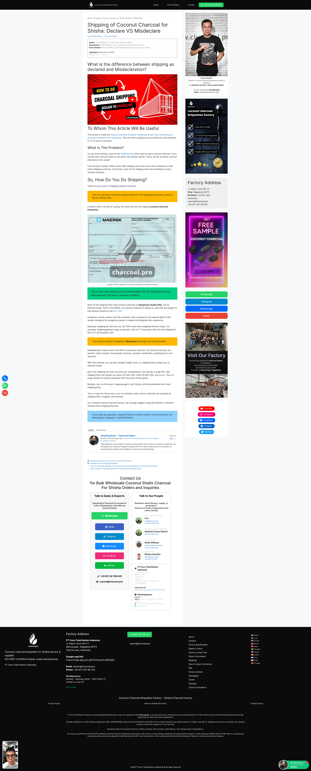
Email (109, 526)
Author (91, 430)
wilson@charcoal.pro (152, 557)
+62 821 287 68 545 (200, 90)
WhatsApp (206, 294)
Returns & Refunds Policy (155, 703)
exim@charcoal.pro (151, 521)
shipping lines (127, 154)
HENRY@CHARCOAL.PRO (209, 92)
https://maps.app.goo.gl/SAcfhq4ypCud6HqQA (90, 660)
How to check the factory (200, 664)
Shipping (193, 660)
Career (192, 679)
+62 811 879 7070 (151, 559)
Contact (191, 5)
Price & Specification (198, 644)
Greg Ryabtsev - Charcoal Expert (118, 435)
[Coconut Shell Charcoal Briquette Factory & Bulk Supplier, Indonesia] (91, 5)
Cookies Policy (256, 703)
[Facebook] (171, 438)
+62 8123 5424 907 (151, 534)
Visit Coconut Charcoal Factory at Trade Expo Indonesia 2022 (115, 469)
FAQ (190, 668)
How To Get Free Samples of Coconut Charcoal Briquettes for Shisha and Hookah (123, 466)
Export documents (197, 656)
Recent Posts (101, 430)
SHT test (117, 311)
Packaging (193, 676)
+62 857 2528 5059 (151, 548)
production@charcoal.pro (153, 545)
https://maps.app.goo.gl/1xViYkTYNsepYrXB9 (150, 590)
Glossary (193, 683)
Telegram (206, 301)
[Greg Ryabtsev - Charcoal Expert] (94, 444)
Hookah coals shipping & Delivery (104, 463)
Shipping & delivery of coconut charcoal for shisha (110, 461)
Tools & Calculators (197, 687)
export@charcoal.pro (140, 643)
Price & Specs (173, 5)
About (156, 5)
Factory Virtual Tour (198, 652)
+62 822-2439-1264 (152, 523)
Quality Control (196, 648)
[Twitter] (174, 438)
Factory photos (196, 672)
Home (89, 18)
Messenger (206, 308)
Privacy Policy (54, 703)
